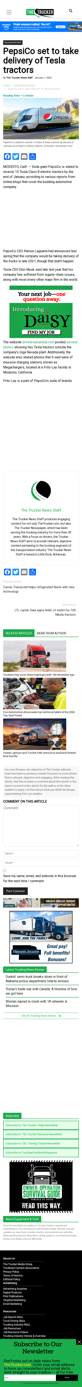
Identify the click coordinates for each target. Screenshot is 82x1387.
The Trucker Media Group (17, 1264)
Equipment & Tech (12, 42)
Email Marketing (12, 1303)
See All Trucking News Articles (39, 1015)
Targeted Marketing (14, 1300)
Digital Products (12, 1292)
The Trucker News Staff (19, 77)
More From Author (51, 633)
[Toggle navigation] (9, 12)
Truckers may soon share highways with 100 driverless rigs (38, 674)
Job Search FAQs (13, 1317)
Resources (9, 1311)
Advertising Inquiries (15, 1288)
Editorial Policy (11, 1279)
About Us (9, 1258)
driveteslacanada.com (38, 342)
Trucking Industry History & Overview (24, 1336)
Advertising (10, 1283)
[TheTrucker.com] (38, 12)
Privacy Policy (11, 1271)
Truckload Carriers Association (21, 1268)
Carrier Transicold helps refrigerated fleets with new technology (38, 589)
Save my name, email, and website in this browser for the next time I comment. (39, 878)
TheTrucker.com (17, 1364)
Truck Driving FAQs (14, 1320)
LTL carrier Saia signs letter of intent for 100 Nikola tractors (45, 612)
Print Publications (13, 1296)
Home (6, 85)
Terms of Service (13, 1275)
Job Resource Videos (15, 1332)
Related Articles (19, 633)
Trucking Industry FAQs (16, 1324)
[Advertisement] (41, 428)
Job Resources (12, 1328)
